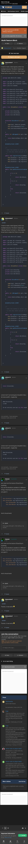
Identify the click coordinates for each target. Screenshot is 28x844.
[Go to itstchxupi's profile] (3, 726)
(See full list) (22, 781)
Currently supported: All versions (13, 36)
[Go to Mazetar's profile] (2, 479)
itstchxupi (9, 745)
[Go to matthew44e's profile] (3, 702)
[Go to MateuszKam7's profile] (2, 48)
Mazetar (7, 479)
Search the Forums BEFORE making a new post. (10, 30)
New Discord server (9, 667)
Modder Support (21, 48)
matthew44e (10, 707)
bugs (7, 711)
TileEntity (9, 757)
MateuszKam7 (7, 48)
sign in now (11, 637)
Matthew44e (9, 701)
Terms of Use (8, 837)
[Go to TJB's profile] (3, 762)
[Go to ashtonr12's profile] (2, 378)
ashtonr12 (8, 377)
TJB (7, 775)
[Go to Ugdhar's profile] (3, 711)
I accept (23, 835)
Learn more (3, 2)
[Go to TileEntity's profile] (3, 749)
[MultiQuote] (2, 213)
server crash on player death (14, 748)
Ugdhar (8, 722)
